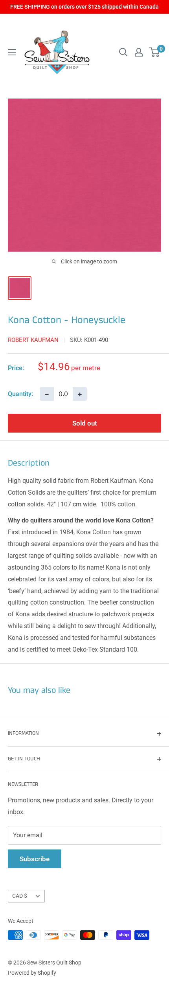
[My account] (139, 52)
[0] (155, 52)
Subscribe (35, 859)
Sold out (84, 423)
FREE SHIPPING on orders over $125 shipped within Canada (84, 7)
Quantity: (20, 394)
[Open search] (123, 52)
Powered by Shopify (32, 973)
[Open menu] (12, 52)
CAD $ (19, 896)
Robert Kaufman (33, 339)
